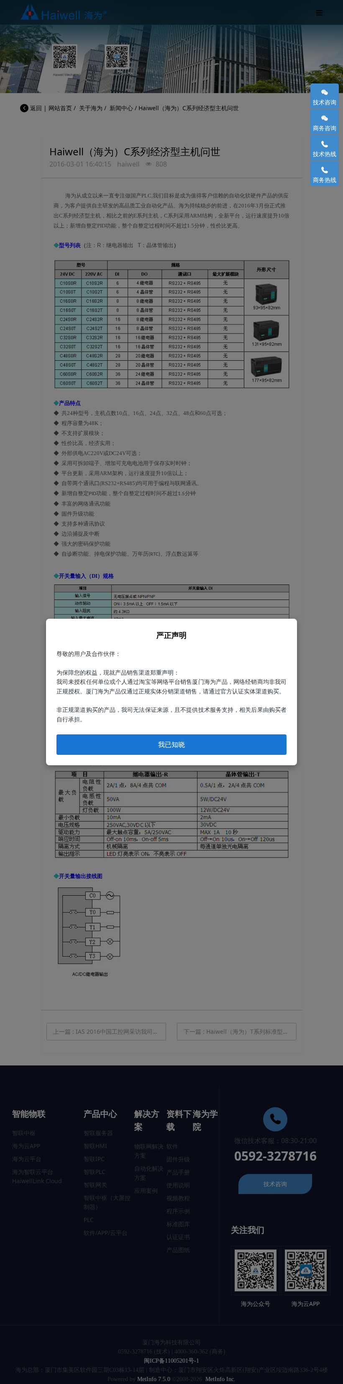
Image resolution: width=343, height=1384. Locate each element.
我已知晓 (171, 744)
